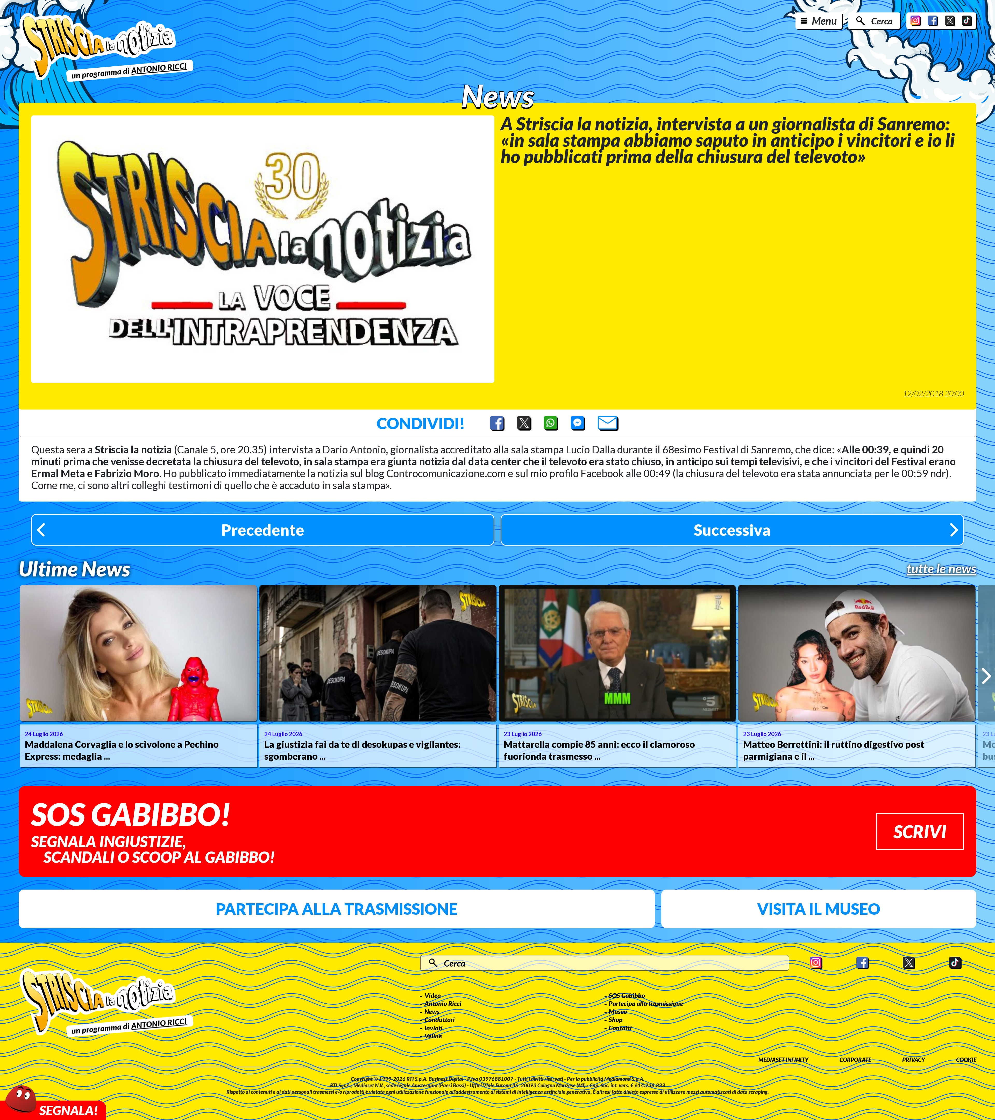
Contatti (620, 1028)
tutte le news (941, 568)
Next (986, 676)
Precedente (262, 529)
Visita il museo (818, 908)
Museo (618, 1011)
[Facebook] (933, 21)
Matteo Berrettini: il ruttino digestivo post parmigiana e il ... (833, 750)
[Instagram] (916, 21)
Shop (616, 1019)
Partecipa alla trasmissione (337, 908)
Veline (433, 1036)
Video (432, 995)
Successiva (732, 529)
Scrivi (920, 831)
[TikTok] (967, 21)
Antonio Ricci (442, 1003)
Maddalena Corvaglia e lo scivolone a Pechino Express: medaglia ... (122, 750)
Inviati (433, 1028)
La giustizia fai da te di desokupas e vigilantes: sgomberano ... (362, 750)
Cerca (882, 20)
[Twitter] (950, 21)
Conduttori (439, 1019)
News (431, 1011)
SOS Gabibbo (627, 995)
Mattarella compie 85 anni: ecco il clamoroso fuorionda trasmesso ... (599, 750)
